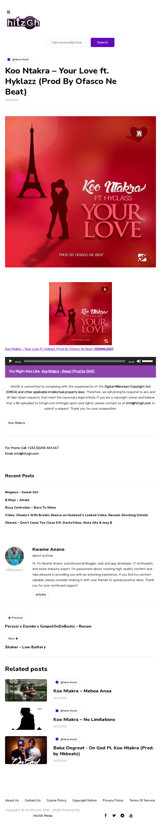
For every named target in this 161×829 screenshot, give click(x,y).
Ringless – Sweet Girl (21, 492)
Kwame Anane (48, 549)
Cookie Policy (56, 800)
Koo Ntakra (16, 423)
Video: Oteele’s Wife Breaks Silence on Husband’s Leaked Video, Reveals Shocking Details (76, 515)
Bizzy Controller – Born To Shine (30, 507)
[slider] (148, 360)
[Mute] (139, 361)
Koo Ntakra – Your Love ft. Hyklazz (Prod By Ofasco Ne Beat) (59, 349)
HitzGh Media (42, 816)
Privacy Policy (113, 800)
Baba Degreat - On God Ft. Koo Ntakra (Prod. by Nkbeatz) (103, 751)
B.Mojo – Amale (17, 500)
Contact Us (33, 800)
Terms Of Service (142, 800)
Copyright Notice (84, 800)
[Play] (10, 361)
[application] (80, 361)
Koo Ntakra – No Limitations (84, 719)
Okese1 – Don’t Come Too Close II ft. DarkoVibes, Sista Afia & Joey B (58, 523)
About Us (12, 800)
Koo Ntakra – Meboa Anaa (82, 691)
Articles (41, 594)
